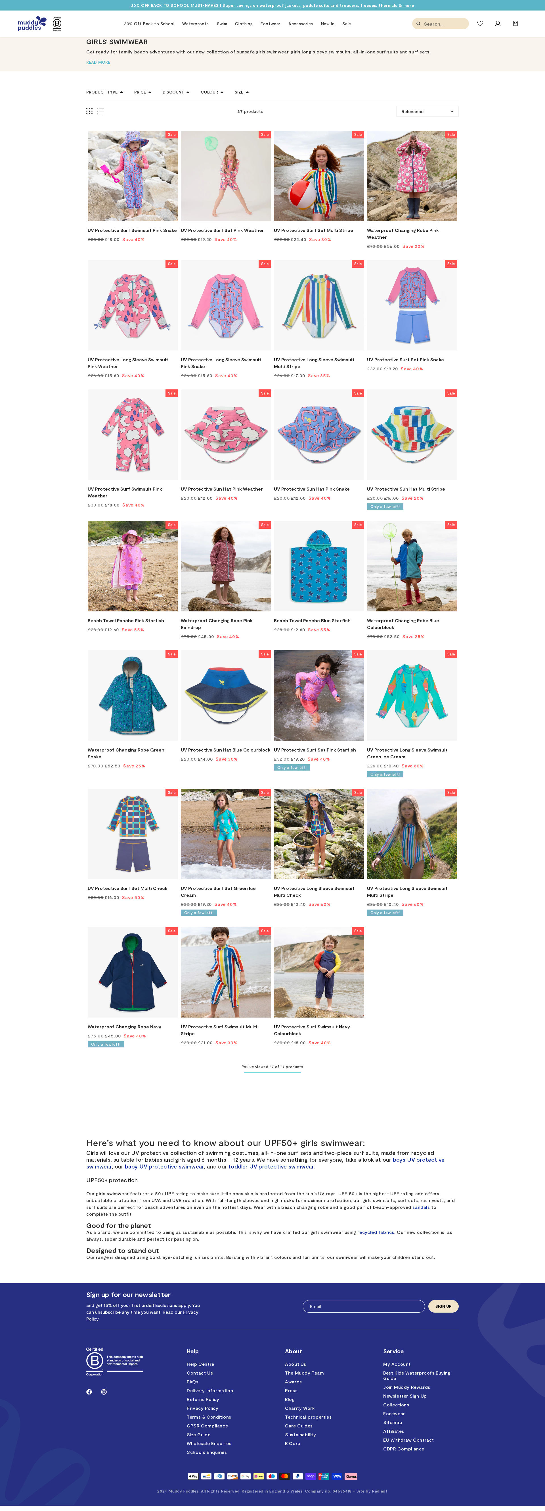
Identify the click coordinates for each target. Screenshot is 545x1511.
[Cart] (515, 26)
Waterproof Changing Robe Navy (124, 1026)
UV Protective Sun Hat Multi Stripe (406, 488)
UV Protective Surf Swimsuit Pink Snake (132, 230)
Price (140, 92)
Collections (396, 1404)
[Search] (418, 23)
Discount (173, 92)
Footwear (394, 1413)
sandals (421, 1207)
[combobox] (452, 24)
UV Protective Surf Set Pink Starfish (315, 749)
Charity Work (300, 1408)
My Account (397, 1364)
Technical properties (308, 1416)
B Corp (293, 1443)
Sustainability (300, 1434)
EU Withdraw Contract (408, 1439)
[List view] (100, 111)
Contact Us (200, 1372)
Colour (209, 92)
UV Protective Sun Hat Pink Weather (222, 488)
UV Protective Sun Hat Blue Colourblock (226, 749)
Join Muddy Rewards (406, 1387)
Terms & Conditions (209, 1416)
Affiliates (393, 1431)
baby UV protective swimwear (164, 1166)
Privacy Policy (202, 1408)
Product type (102, 92)
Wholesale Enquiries (209, 1443)
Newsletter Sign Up (405, 1395)
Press (291, 1390)
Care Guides (299, 1425)
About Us (295, 1364)
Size (239, 92)
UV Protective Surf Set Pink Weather (222, 230)
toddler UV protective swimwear (271, 1166)
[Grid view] (89, 111)
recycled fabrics (375, 1232)
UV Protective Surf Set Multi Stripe (313, 230)
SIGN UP (443, 1306)
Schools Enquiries (207, 1452)
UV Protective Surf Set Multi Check (127, 888)
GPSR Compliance (207, 1425)
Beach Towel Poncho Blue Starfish (312, 620)
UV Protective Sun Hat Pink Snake (312, 488)
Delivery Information (210, 1390)
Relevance (413, 111)
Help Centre (200, 1364)
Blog (290, 1399)
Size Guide (198, 1434)
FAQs (192, 1381)
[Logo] (32, 23)
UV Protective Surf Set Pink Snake (405, 359)
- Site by (370, 1491)
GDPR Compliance (403, 1448)
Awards (293, 1381)
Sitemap (392, 1422)
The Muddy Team (304, 1372)
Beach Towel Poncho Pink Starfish (126, 620)
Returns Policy (203, 1399)
